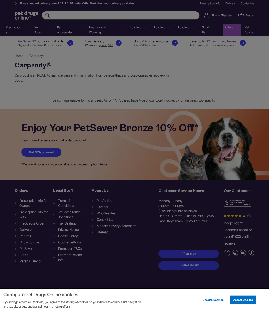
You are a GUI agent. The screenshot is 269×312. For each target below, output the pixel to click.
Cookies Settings (213, 299)
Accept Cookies (243, 299)
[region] (134, 300)
